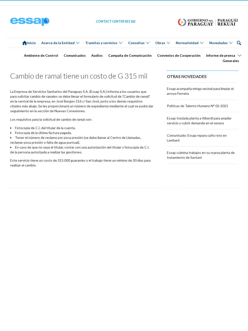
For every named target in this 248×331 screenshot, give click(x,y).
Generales (231, 61)
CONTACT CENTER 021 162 (115, 21)
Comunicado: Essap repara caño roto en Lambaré (197, 137)
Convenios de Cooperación (179, 55)
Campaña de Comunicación (130, 55)
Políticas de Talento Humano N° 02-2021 (197, 106)
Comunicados (75, 55)
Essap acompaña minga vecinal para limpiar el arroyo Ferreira (200, 91)
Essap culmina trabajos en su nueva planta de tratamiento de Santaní (201, 154)
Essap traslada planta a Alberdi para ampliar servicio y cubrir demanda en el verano (199, 120)
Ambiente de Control (41, 55)
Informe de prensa (220, 55)
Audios (97, 55)
